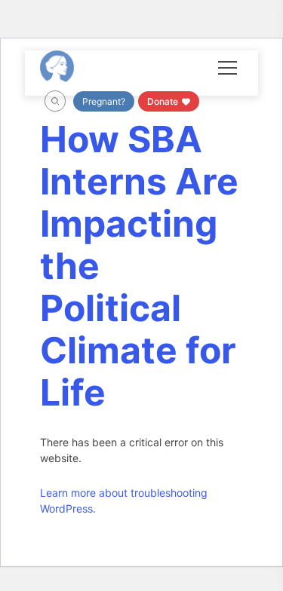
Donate (163, 101)
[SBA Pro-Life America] (57, 66)
